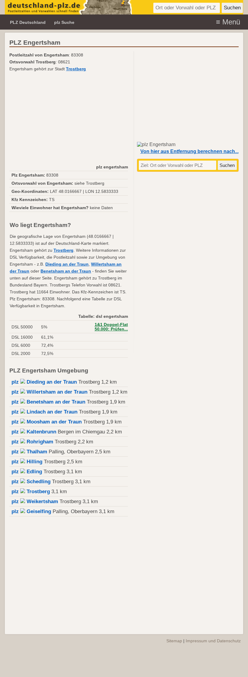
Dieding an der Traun (67, 264)
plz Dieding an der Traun (44, 382)
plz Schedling (31, 481)
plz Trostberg (30, 491)
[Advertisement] (68, 117)
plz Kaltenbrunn (33, 432)
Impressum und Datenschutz (213, 640)
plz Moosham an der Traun (46, 422)
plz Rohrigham (32, 442)
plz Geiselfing (31, 511)
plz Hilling (26, 462)
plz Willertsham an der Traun (49, 392)
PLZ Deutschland (28, 22)
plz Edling (26, 471)
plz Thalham (29, 452)
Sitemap (174, 640)
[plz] (68, 7)
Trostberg (76, 69)
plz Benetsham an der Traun (48, 402)
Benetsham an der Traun (66, 271)
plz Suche (64, 22)
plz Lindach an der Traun (44, 412)
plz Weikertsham (34, 501)
